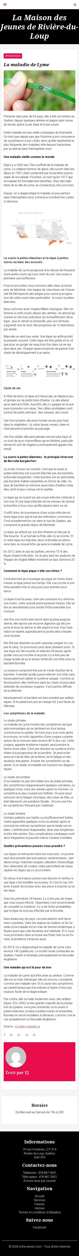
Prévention (12, 56)
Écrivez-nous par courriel (39, 1181)
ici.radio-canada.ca (27, 1026)
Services (39, 1200)
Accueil (39, 1196)
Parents (39, 1204)
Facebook (39, 1227)
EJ (27, 1072)
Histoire (39, 1208)
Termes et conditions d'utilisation (40, 1212)
